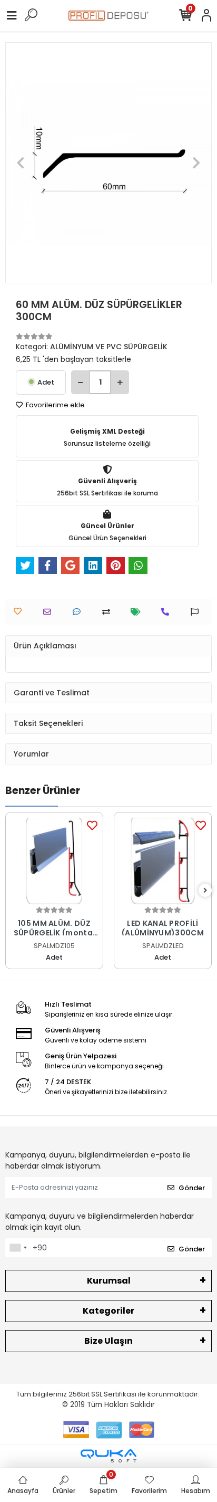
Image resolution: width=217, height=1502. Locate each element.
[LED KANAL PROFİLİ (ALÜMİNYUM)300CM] (163, 861)
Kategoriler (108, 1311)
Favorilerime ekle (54, 405)
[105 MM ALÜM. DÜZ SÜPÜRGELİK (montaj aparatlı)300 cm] (54, 861)
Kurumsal (109, 1281)
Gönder (192, 1188)
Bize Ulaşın (108, 1341)
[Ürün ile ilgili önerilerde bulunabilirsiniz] (197, 611)
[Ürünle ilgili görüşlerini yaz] (79, 611)
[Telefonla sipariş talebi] (168, 611)
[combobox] (18, 1248)
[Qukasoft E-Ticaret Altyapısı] (108, 1455)
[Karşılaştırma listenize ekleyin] (109, 611)
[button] (20, 162)
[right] (205, 891)
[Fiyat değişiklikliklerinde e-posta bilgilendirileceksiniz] (138, 611)
